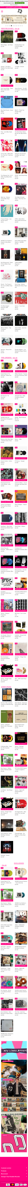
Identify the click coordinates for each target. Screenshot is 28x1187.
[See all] (17, 28)
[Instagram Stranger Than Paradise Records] (18, 1161)
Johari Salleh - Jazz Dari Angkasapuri (20, 328)
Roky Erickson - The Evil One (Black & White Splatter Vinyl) (20, 570)
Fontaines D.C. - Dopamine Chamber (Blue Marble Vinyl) (21, 548)
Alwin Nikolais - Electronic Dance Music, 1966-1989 (21, 703)
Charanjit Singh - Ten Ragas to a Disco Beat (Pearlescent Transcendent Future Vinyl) (20, 834)
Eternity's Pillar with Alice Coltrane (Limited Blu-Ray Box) (7, 703)
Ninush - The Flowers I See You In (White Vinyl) (6, 285)
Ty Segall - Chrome (19, 66)
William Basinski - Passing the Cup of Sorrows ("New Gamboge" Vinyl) (21, 374)
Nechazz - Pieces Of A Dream (6, 350)
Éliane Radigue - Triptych (21, 504)
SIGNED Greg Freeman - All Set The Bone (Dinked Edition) (21, 991)
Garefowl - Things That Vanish (20, 657)
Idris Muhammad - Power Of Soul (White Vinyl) (7, 263)
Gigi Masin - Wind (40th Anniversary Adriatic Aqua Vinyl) (7, 527)
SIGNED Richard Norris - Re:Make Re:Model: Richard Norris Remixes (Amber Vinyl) (21, 947)
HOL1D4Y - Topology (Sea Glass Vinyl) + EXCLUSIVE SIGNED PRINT (6, 947)
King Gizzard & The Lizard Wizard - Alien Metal (6, 483)
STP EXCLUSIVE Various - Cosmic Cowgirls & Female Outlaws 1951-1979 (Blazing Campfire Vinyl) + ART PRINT (21, 592)
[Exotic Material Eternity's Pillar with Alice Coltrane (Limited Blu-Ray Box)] (7, 694)
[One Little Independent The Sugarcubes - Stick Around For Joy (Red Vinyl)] (21, 803)
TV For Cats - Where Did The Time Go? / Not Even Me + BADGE (7, 154)
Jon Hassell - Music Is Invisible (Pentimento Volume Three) (6, 636)
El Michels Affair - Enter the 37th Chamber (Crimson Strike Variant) (6, 747)
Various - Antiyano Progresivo (5, 614)
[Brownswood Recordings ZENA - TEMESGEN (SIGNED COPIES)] (21, 916)
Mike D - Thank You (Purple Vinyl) (19, 111)
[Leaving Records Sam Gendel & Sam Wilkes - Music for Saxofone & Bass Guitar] (21, 716)
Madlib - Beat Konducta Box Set (20, 418)
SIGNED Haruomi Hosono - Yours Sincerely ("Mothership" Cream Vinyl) (21, 882)
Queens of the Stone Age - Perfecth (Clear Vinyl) (7, 440)
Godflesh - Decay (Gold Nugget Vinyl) (20, 636)
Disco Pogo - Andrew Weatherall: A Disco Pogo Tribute (21, 285)
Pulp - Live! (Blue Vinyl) (6, 131)
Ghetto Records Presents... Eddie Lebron (7, 548)
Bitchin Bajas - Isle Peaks (7, 44)
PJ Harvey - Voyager (20, 461)
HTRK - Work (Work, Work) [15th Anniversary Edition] (20, 219)
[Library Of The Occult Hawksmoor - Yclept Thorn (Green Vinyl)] (7, 960)
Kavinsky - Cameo (5, 855)
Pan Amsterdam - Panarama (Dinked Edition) (5, 657)
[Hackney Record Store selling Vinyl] (24, 11)
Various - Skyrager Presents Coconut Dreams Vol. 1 (19, 747)
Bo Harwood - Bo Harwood (5, 396)
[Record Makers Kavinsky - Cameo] (7, 847)
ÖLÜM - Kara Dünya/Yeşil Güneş (21, 176)
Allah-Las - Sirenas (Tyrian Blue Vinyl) (5, 198)
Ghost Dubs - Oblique (20, 526)
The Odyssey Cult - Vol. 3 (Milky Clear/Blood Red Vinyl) (7, 176)
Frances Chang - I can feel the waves (6, 219)
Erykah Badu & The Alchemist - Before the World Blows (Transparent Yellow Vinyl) (7, 374)
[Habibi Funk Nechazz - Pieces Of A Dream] (7, 341)
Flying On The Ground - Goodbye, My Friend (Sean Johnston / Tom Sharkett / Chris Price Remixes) (20, 154)
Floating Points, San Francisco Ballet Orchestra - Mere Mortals (21, 45)
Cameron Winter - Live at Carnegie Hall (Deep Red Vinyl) (21, 483)
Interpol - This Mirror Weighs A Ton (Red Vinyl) (7, 67)
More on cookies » (14, 4)
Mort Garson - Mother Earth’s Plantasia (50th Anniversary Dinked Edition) (6, 769)
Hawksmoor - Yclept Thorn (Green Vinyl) (5, 969)
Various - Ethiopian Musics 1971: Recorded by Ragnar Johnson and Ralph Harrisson (6, 725)
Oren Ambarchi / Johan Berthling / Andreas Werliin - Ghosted (6, 834)
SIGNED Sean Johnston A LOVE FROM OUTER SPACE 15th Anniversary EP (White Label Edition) (7, 1034)
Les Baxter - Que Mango (6, 790)
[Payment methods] (7, 1184)
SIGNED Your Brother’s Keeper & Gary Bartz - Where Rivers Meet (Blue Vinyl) (7, 241)
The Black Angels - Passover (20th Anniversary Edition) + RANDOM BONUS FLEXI (7, 306)
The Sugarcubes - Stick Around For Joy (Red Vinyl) (20, 812)
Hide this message (20, 3)
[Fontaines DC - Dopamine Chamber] (14, 19)
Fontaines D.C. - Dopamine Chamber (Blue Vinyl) (7, 570)
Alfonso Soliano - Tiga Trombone (6, 328)
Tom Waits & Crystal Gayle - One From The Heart (20, 198)
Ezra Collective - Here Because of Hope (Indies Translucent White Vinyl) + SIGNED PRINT (7, 1012)
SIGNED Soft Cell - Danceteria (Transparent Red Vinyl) (6, 418)
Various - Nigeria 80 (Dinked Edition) (19, 790)
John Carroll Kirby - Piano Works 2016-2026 (7, 89)
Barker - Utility (18, 439)
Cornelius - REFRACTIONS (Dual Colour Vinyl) (6, 592)
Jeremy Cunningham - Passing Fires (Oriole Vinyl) (6, 505)
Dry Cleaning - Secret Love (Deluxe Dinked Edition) (6, 991)
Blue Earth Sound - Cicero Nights (7, 111)
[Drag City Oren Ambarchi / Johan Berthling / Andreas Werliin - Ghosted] (7, 825)
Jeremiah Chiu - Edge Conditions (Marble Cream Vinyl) (20, 396)
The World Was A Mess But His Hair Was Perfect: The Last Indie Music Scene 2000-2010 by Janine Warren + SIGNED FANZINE (21, 132)
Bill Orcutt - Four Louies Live (20, 614)
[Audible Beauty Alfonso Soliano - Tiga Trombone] (7, 319)
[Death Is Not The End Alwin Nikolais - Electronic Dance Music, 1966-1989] (21, 694)
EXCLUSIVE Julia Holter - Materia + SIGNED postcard (21, 241)
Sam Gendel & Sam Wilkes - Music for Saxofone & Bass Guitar (20, 725)
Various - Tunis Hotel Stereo (20, 306)
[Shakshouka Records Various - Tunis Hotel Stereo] (21, 297)
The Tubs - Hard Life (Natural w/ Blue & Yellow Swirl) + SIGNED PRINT (21, 1012)
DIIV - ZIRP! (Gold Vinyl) (20, 678)
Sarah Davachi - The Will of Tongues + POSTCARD (21, 89)
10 (22, 25)
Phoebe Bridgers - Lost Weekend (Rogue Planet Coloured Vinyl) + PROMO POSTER (20, 350)
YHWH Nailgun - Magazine (19, 263)
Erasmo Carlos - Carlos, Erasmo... (6, 461)
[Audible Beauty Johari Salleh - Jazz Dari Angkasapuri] (21, 319)
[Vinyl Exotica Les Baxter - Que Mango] (7, 781)
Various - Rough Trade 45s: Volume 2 (6, 679)
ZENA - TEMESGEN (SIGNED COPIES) (19, 925)
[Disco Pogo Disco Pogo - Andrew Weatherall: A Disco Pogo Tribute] (21, 276)
